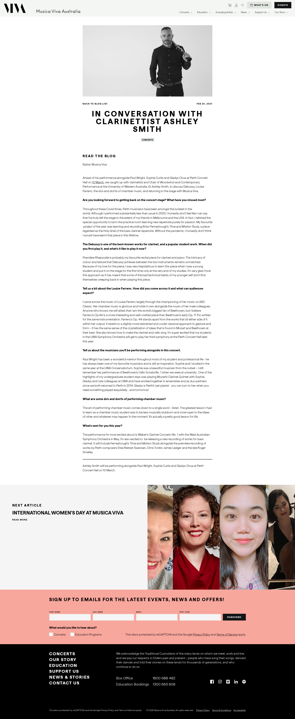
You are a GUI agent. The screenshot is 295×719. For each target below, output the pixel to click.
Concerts (60, 634)
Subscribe (234, 617)
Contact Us (64, 683)
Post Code (184, 612)
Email (139, 612)
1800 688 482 (164, 678)
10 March (98, 182)
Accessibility (240, 710)
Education (63, 665)
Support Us (64, 671)
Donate (283, 5)
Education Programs (88, 634)
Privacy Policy (201, 634)
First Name (54, 612)
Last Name (98, 612)
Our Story (63, 659)
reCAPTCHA (79, 710)
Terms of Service (227, 634)
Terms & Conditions (221, 710)
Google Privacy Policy (103, 710)
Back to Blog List (95, 104)
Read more (20, 520)
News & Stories (69, 677)
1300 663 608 (164, 684)
